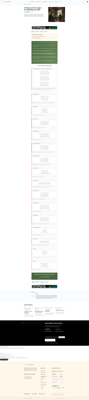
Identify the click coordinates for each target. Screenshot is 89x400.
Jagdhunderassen (43, 382)
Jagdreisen (56, 1)
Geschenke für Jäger (43, 384)
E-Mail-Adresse (2, 356)
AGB (63, 387)
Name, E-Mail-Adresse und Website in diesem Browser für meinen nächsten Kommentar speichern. (14, 357)
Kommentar (2, 353)
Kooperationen (43, 386)
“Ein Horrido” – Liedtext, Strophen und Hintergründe (28, 312)
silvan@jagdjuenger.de (29, 378)
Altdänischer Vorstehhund (60, 310)
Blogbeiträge (28, 4)
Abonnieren (61, 337)
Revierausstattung (44, 1)
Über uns (42, 388)
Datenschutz (58, 387)
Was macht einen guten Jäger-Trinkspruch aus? (39, 36)
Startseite (25, 4)
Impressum (63, 398)
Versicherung (51, 1)
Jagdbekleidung (32, 1)
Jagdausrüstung (38, 1)
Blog (60, 1)
